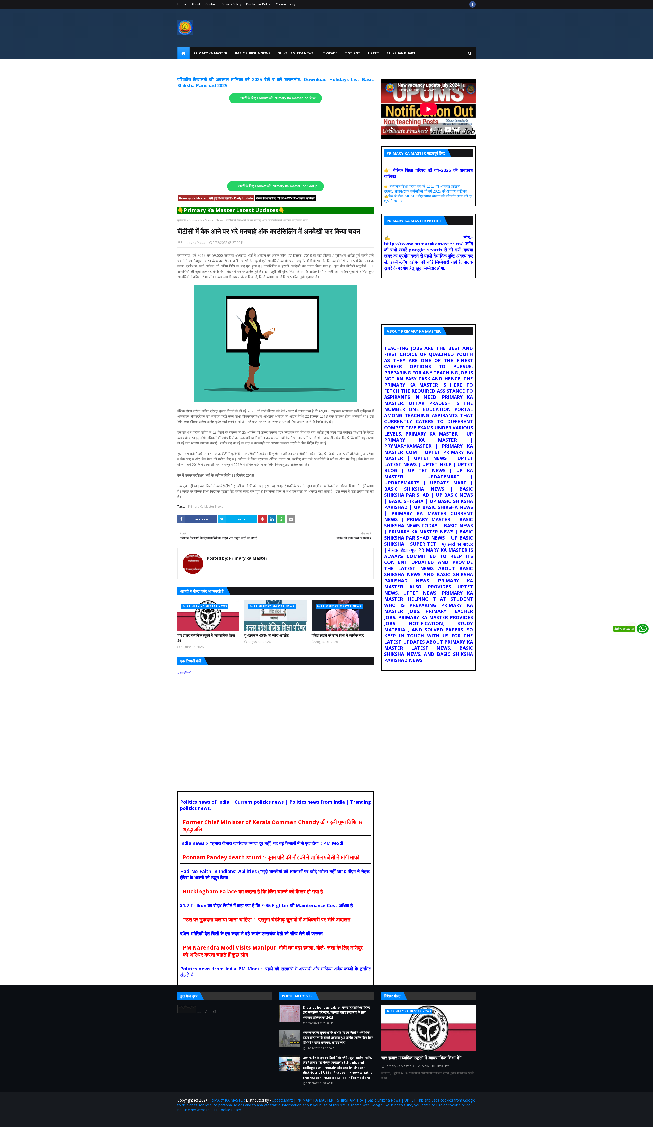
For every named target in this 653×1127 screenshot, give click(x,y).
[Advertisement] (275, 142)
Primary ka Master (194, 242)
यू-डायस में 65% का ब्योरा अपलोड (266, 635)
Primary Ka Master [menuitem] (210, 53)
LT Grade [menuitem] (329, 53)
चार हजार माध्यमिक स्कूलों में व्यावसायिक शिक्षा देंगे (206, 638)
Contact (211, 4)
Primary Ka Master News (206, 220)
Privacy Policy (231, 4)
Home (181, 4)
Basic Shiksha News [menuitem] (252, 53)
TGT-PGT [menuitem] (352, 53)
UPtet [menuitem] (373, 53)
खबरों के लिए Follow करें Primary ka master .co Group (277, 186)
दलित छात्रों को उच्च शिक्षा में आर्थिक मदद (338, 635)
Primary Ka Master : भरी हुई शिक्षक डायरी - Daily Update (216, 198)
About (195, 4)
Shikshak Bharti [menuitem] (402, 53)
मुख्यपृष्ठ (181, 220)
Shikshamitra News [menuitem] (296, 53)
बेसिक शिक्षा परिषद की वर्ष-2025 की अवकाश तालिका (285, 198)
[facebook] (472, 4)
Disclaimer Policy (258, 4)
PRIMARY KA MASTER (226, 1100)
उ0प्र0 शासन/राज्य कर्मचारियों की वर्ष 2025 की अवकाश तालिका (425, 191)
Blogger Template (237, 1120)
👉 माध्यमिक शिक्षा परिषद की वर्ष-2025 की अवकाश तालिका (422, 186)
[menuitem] (183, 53)
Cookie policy (285, 4)
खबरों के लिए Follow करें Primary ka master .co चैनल (278, 98)
